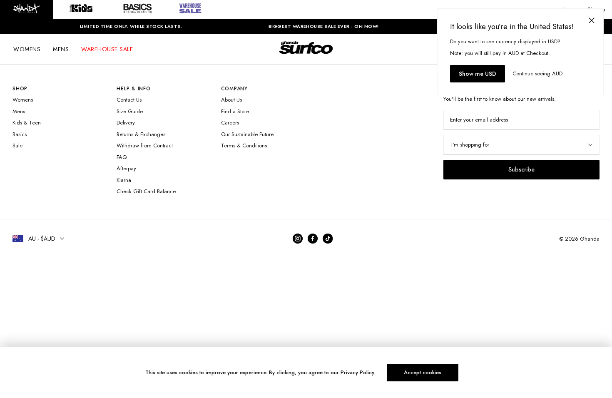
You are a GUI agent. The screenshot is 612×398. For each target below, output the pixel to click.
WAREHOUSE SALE (107, 49)
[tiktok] (329, 239)
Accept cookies (422, 372)
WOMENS (26, 49)
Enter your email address (479, 120)
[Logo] (306, 55)
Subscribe (521, 169)
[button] (26, 9)
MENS (61, 49)
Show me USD (477, 74)
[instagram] (298, 239)
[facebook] (313, 239)
